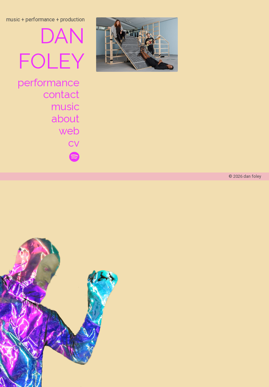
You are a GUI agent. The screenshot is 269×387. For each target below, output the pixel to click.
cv (73, 143)
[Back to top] (245, 358)
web (69, 131)
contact (61, 94)
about (65, 119)
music (65, 106)
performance (48, 83)
